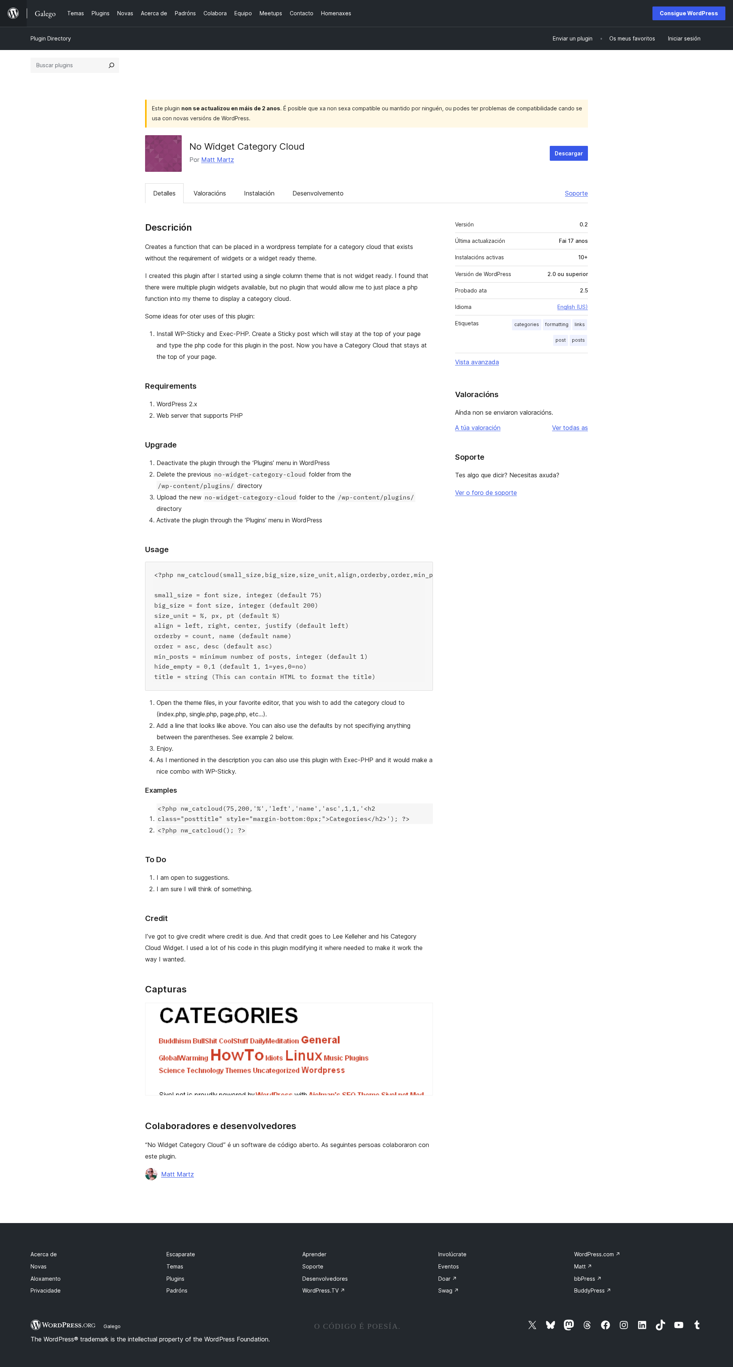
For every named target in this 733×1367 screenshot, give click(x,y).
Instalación (259, 193)
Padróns (176, 1290)
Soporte (576, 193)
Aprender (314, 1254)
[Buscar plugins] (111, 65)
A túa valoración (478, 427)
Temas (174, 1266)
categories (526, 324)
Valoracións (210, 193)
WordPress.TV (323, 1290)
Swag (448, 1290)
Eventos (448, 1266)
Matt (583, 1266)
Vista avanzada (477, 362)
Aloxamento (46, 1278)
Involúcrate (452, 1254)
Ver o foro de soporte (486, 492)
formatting (556, 324)
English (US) (572, 307)
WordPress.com (597, 1254)
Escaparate (180, 1254)
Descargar (569, 153)
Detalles (164, 193)
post (560, 340)
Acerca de (44, 1254)
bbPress (588, 1278)
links (580, 324)
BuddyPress (592, 1290)
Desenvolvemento (318, 193)
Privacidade (46, 1290)
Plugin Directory (51, 38)
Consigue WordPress (689, 13)
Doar (447, 1278)
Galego (112, 1326)
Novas (39, 1266)
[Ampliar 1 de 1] (422, 1013)
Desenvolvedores (325, 1278)
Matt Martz (217, 159)
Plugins (175, 1278)
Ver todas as (570, 427)
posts (578, 340)
